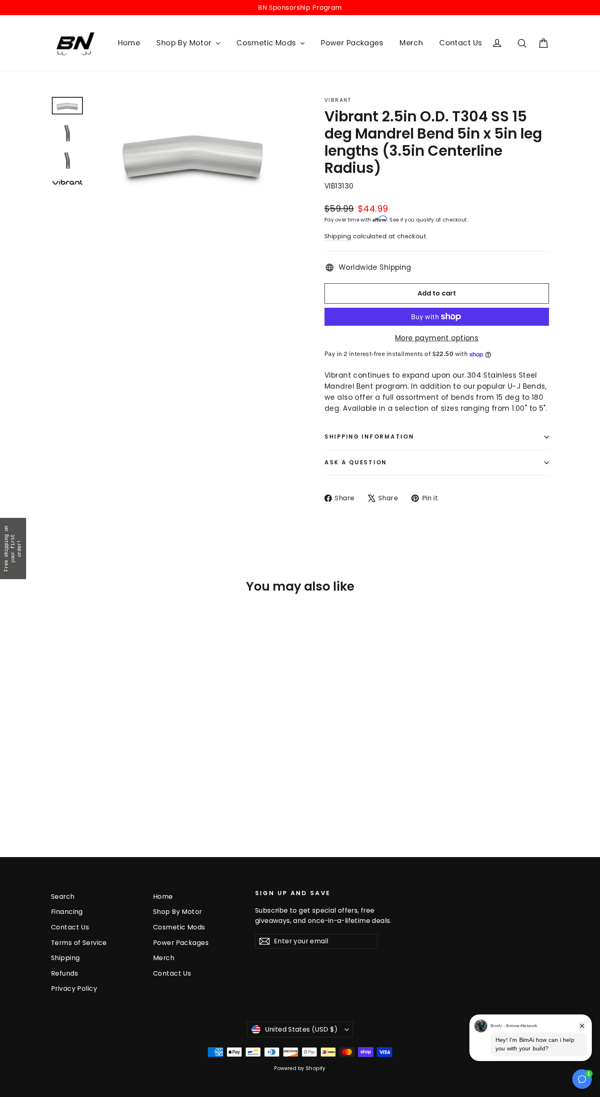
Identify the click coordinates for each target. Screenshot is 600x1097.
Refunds (64, 973)
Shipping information (369, 437)
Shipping (337, 236)
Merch (411, 43)
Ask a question (355, 462)
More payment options (437, 338)
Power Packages (352, 43)
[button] (13, 548)
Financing (67, 911)
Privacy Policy (74, 988)
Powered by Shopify (300, 1068)
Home (129, 43)
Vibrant (338, 99)
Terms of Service (79, 942)
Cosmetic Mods (267, 43)
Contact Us (460, 43)
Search (63, 896)
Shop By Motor (185, 43)
